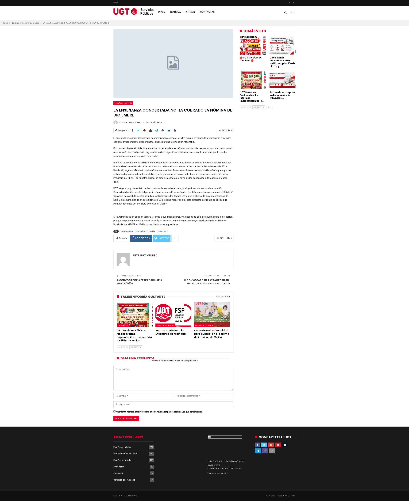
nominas (162, 231)
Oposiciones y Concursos (125, 453)
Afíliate (190, 11)
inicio (116, 2)
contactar (207, 11)
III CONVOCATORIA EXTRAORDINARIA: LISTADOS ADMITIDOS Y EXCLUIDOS (207, 281)
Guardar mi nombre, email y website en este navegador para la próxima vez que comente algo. (159, 412)
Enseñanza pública (122, 447)
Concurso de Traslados (124, 480)
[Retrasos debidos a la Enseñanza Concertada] (173, 314)
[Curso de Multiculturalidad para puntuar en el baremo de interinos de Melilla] (212, 314)
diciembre (140, 231)
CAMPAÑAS (123, 325)
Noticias (175, 11)
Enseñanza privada (123, 103)
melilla (152, 231)
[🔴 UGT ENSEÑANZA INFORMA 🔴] (253, 45)
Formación (118, 473)
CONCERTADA (127, 231)
